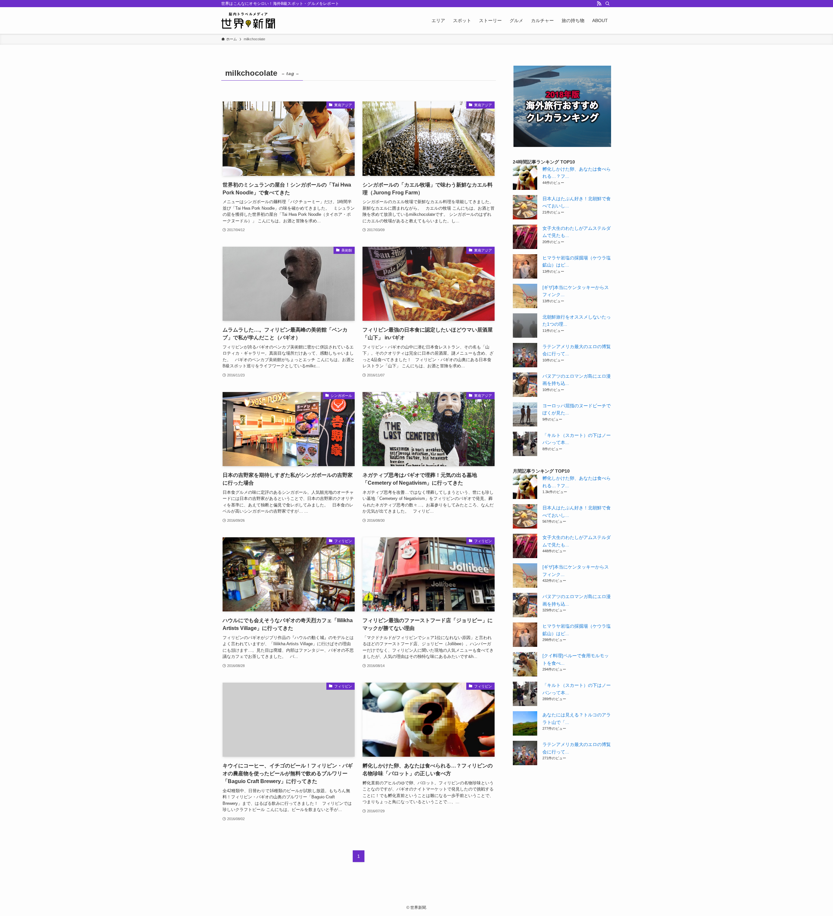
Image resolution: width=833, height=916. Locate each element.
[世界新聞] (248, 20)
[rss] (599, 3)
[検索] (607, 3)
